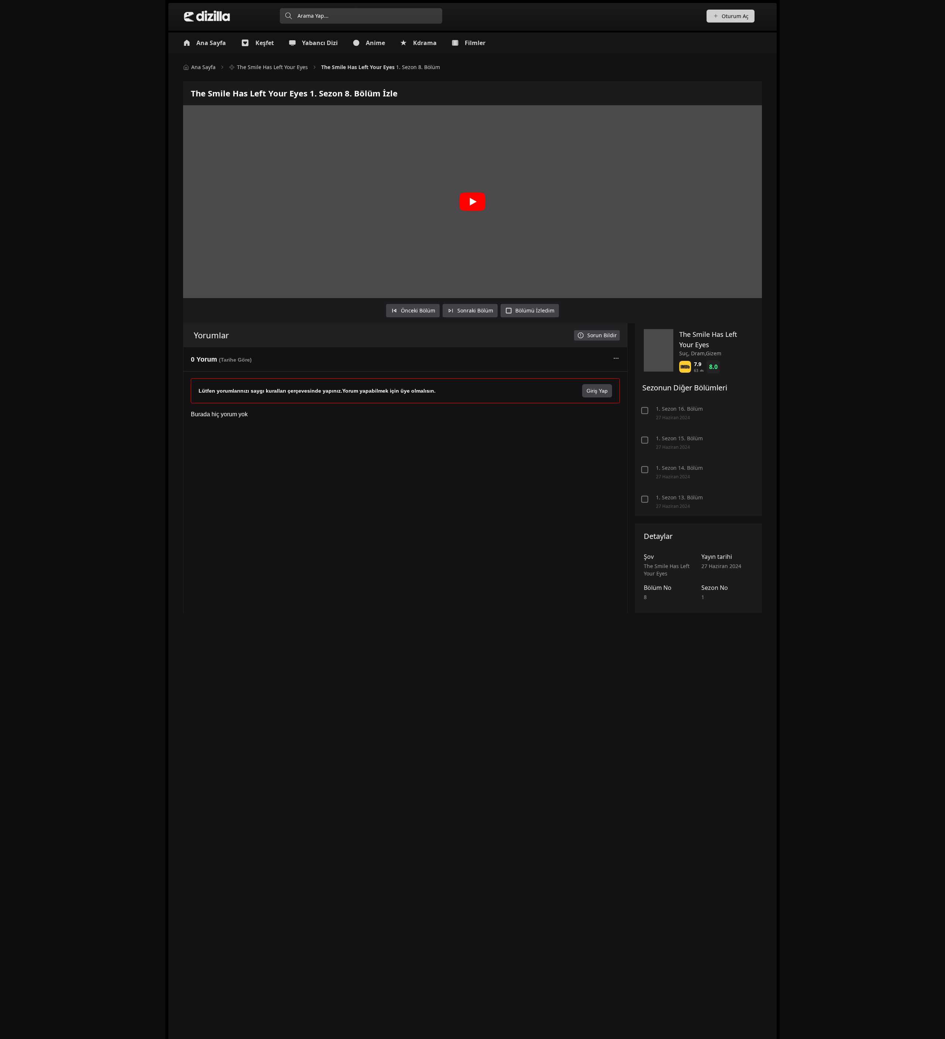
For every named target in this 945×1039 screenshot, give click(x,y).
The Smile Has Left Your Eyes (272, 67)
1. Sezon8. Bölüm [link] (380, 67)
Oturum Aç (735, 16)
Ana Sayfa (203, 67)
